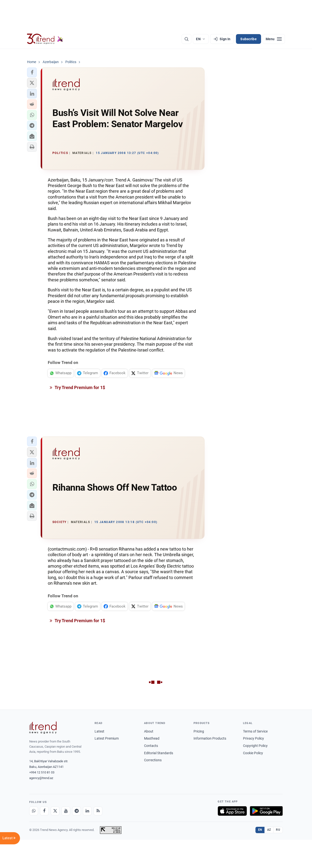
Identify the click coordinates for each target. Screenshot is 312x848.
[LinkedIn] (87, 811)
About (148, 731)
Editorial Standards (158, 753)
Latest (99, 731)
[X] (55, 811)
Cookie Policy (253, 753)
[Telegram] (76, 811)
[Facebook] (44, 811)
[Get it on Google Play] (266, 811)
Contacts (151, 746)
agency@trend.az (41, 778)
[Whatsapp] (33, 811)
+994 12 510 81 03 (41, 772)
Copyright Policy (255, 746)
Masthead (151, 738)
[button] (32, 72)
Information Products (210, 738)
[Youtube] (65, 811)
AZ (269, 829)
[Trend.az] (45, 39)
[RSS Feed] (98, 811)
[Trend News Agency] (43, 728)
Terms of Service (255, 731)
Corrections (153, 760)
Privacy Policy (253, 738)
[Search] (186, 39)
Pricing (199, 731)
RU (278, 829)
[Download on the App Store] (232, 811)
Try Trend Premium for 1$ (79, 387)
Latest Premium (107, 738)
